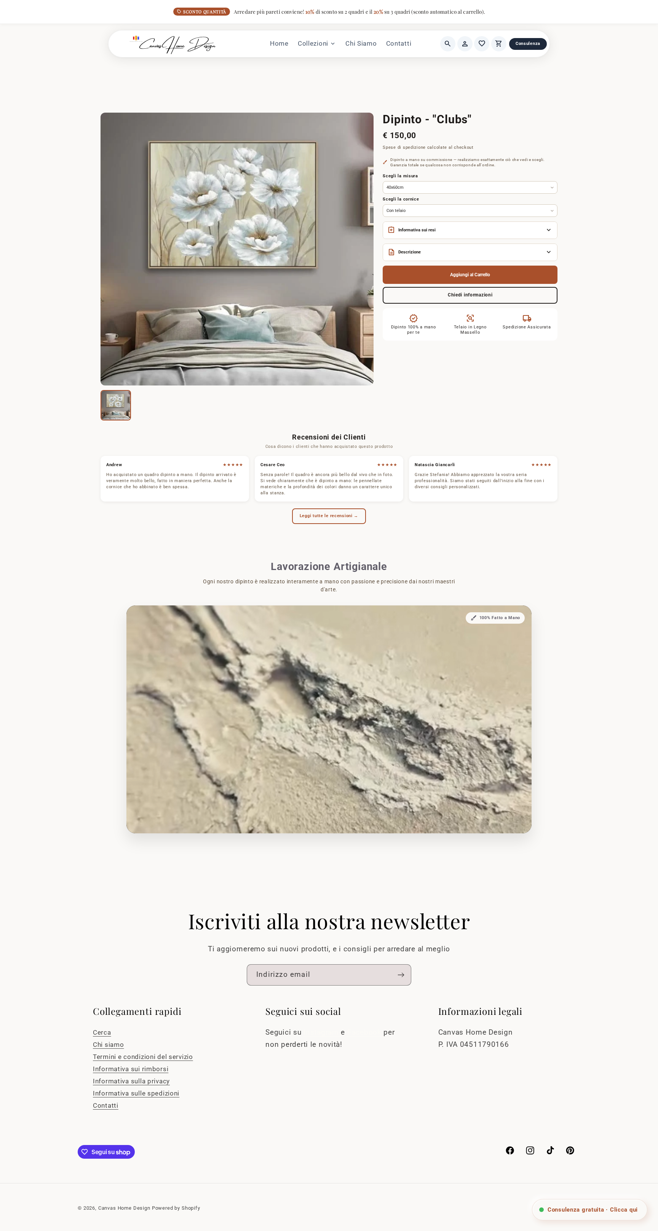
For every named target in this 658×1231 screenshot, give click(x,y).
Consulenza (528, 43)
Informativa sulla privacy (131, 1081)
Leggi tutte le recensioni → (329, 515)
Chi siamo (108, 1044)
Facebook (365, 1032)
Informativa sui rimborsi (130, 1069)
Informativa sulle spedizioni (136, 1093)
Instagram (322, 1032)
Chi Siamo (361, 43)
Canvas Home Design (124, 1208)
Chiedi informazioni (470, 295)
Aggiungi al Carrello (470, 274)
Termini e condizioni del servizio (143, 1057)
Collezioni (317, 44)
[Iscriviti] (401, 975)
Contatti (399, 43)
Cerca (102, 1032)
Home (279, 43)
